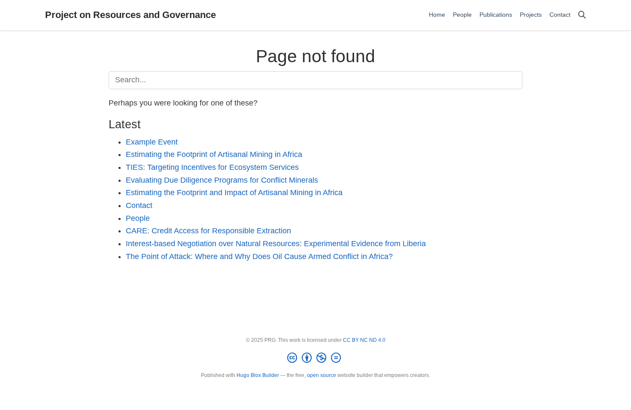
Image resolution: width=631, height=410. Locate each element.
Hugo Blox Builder (258, 375)
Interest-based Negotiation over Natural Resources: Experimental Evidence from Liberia (276, 243)
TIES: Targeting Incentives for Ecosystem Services (212, 167)
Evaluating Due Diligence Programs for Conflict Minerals (222, 180)
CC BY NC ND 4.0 (364, 340)
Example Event (152, 142)
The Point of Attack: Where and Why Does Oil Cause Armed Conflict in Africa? (259, 256)
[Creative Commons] (315, 358)
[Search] (582, 15)
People (138, 218)
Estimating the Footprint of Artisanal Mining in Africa (214, 154)
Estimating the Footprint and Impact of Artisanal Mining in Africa (234, 192)
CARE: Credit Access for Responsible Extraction (208, 230)
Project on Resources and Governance (130, 14)
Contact (139, 205)
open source (321, 375)
